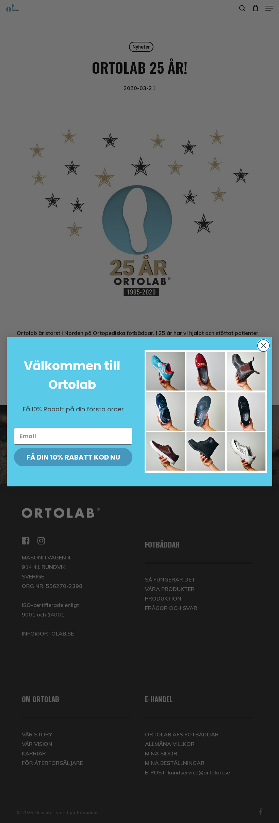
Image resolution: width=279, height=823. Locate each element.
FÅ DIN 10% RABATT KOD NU (73, 457)
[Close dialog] (263, 346)
